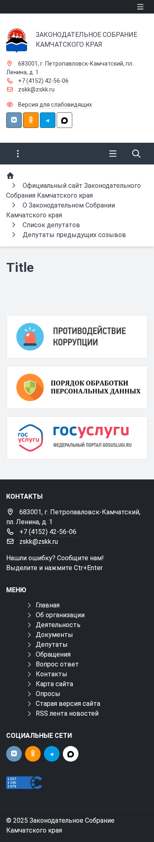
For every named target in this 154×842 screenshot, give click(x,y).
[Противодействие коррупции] (77, 336)
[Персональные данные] (77, 387)
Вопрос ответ (57, 664)
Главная (48, 605)
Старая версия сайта (68, 703)
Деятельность (58, 625)
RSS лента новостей (67, 713)
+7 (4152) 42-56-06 (43, 81)
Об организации (60, 615)
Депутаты (52, 644)
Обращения (53, 654)
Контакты (51, 674)
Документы (54, 635)
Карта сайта (54, 684)
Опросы (48, 694)
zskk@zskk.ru (36, 89)
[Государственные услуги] (77, 437)
